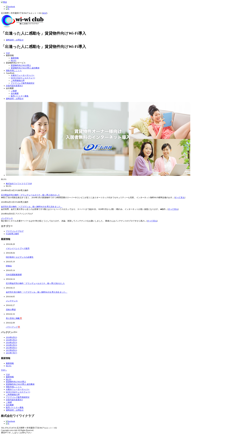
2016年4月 (11, 343)
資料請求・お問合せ (15, 40)
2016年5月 (11, 340)
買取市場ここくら (14, 71)
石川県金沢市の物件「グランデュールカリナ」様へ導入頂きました (30, 195)
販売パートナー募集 (20, 96)
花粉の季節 (11, 310)
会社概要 (15, 93)
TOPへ (4, 370)
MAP (44, 13)
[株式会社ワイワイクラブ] (22, 27)
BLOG (13, 60)
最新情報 (15, 58)
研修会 (9, 266)
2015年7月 (11, 353)
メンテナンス (7, 218)
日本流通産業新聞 (14, 275)
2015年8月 (11, 350)
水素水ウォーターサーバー (22, 75)
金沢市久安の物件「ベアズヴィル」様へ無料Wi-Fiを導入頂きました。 (31, 207)
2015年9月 (11, 348)
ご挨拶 (14, 91)
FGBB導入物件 (12, 234)
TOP (8, 53)
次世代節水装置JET (14, 86)
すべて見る (180, 197)
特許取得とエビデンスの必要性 (19, 257)
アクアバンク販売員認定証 (22, 83)
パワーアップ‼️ (13, 327)
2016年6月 (11, 337)
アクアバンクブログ (15, 231)
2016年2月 (11, 345)
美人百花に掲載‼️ (14, 318)
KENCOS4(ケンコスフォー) (23, 78)
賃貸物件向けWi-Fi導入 (21, 65)
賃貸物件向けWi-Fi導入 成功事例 (25, 68)
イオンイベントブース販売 (18, 248)
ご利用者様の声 (18, 80)
